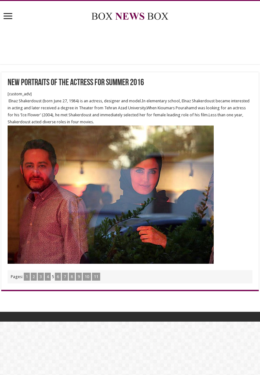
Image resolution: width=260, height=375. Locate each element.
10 (87, 276)
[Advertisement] (130, 43)
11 (96, 276)
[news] (130, 15)
